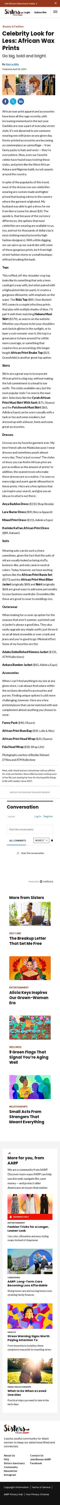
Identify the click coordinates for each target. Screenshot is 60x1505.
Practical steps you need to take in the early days (28, 1402)
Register (48, 816)
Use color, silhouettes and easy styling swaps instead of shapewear (28, 1238)
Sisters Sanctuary (14, 1463)
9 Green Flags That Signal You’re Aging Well (28, 1057)
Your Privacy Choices (37, 1494)
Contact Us (37, 1455)
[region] (30, 847)
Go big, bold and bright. (24, 56)
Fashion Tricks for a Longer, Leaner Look (28, 1229)
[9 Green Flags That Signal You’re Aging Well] (30, 1028)
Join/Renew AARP (40, 1459)
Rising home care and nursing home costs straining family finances (30, 1292)
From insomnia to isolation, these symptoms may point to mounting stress (29, 1347)
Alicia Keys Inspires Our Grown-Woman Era (28, 997)
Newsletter (10, 1470)
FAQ (6, 1459)
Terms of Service (41, 1487)
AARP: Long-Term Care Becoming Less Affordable (28, 1283)
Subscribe (40, 12)
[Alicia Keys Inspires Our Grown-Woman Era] (30, 968)
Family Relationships (19, 1387)
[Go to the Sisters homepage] (8, 12)
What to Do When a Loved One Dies (27, 1393)
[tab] (17, 840)
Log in (37, 816)
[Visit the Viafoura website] (46, 881)
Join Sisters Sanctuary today (19, 3)
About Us (9, 1455)
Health (12, 1332)
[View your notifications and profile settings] (52, 840)
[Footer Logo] (30, 1429)
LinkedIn (21, 101)
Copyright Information (16, 1487)
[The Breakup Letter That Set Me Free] (30, 914)
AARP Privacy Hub (13, 1494)
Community (11, 1466)
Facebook (5, 101)
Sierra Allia (12, 64)
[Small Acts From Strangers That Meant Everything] (30, 1087)
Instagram (10, 1474)
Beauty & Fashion (13, 26)
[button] (55, 12)
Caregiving (14, 1277)
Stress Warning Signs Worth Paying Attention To (29, 1338)
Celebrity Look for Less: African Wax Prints (28, 41)
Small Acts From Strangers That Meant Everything (26, 1117)
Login (27, 12)
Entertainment (16, 1223)
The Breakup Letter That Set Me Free (27, 941)
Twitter (13, 101)
